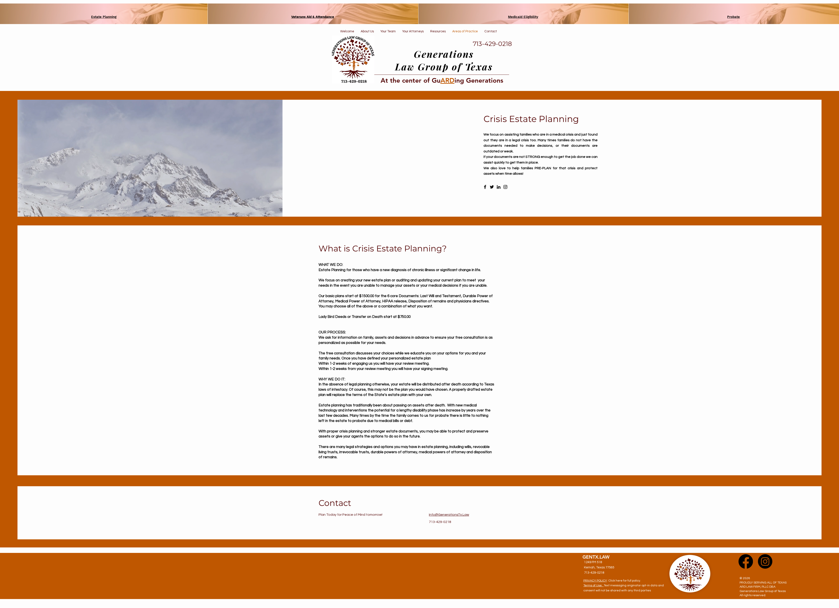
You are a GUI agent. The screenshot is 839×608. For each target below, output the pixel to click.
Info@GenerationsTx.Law (449, 514)
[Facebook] (485, 187)
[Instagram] (505, 187)
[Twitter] (491, 187)
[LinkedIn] (498, 187)
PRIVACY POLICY (595, 580)
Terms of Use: (593, 585)
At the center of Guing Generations (442, 80)
